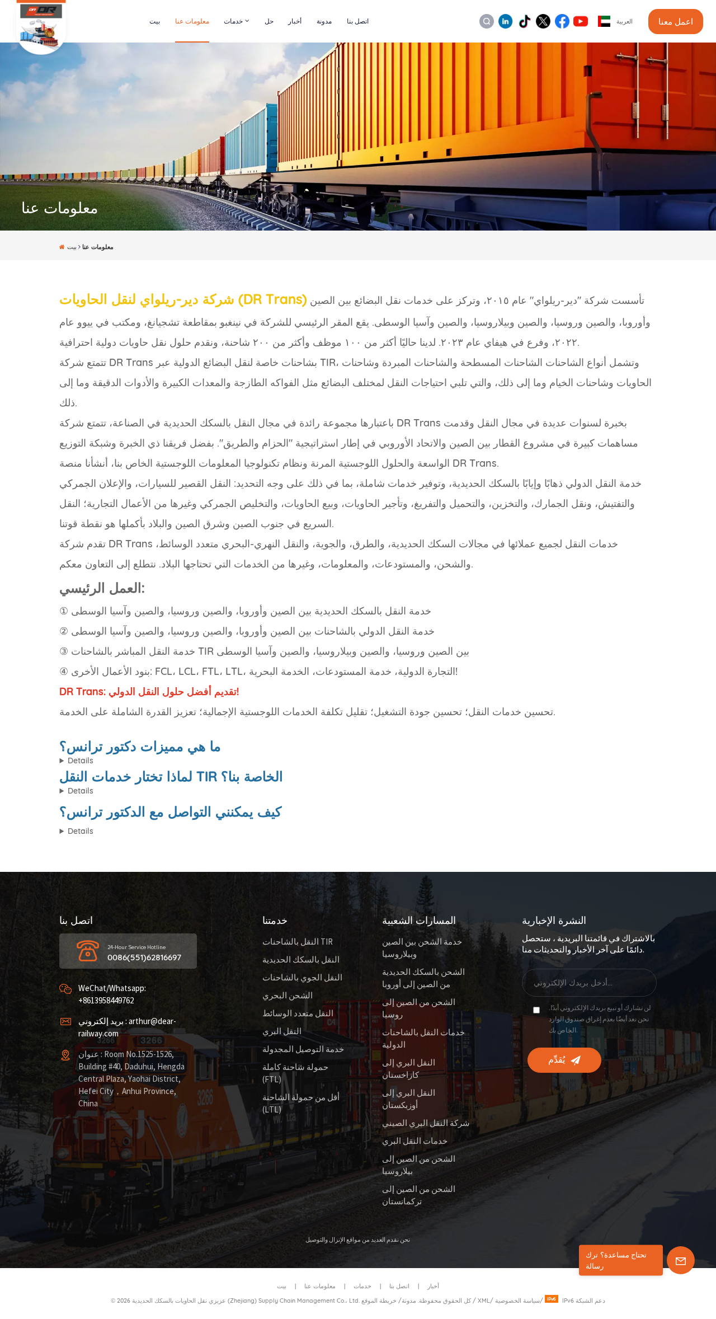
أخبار (295, 21)
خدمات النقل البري (414, 1141)
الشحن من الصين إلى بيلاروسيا (418, 1165)
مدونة (324, 21)
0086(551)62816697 (144, 957)
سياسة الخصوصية (517, 1300)
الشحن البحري (287, 996)
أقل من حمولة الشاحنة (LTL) (301, 1103)
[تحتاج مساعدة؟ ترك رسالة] (681, 1260)
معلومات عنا (192, 21)
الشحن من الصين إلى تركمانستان (418, 1195)
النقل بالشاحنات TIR (297, 942)
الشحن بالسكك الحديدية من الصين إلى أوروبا (423, 978)
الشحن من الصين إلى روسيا (418, 1008)
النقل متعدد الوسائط (297, 1013)
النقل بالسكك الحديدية (301, 960)
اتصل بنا (358, 21)
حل (269, 21)
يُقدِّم (556, 1059)
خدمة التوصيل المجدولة (303, 1049)
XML (484, 1300)
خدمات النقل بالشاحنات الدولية (423, 1038)
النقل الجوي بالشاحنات (302, 978)
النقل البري (282, 1031)
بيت (154, 21)
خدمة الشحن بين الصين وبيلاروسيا (422, 948)
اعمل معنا (675, 21)
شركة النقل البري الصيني (426, 1123)
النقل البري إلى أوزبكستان (408, 1099)
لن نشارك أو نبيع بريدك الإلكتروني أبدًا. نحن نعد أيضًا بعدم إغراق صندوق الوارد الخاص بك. (600, 1019)
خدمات (233, 21)
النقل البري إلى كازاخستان (408, 1069)
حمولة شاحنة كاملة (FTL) (295, 1073)
